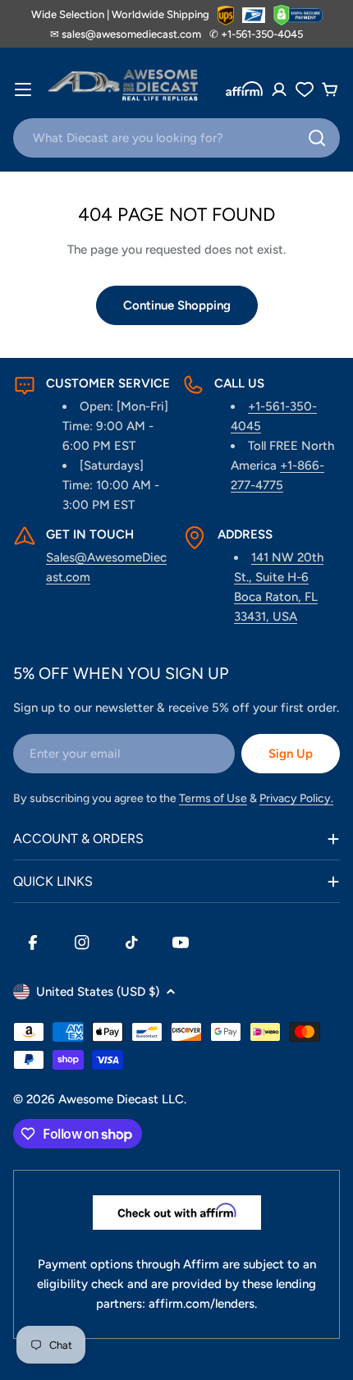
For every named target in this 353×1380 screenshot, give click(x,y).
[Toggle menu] (23, 89)
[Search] (317, 138)
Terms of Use (213, 798)
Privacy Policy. (296, 798)
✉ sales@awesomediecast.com (125, 34)
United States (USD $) (97, 991)
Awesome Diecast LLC (121, 1099)
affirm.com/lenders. (203, 1303)
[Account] (279, 89)
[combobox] (176, 138)
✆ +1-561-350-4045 (256, 34)
